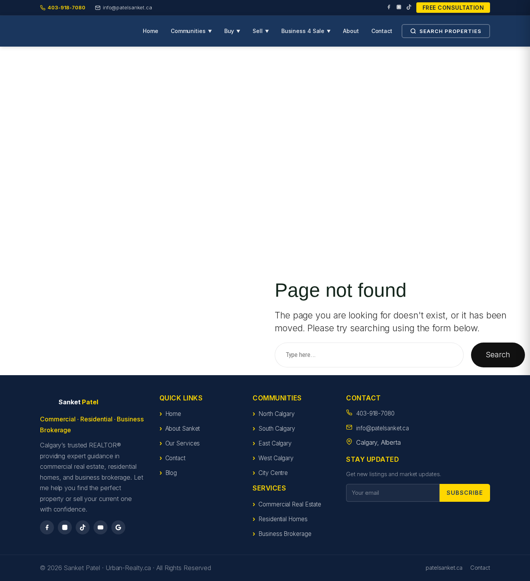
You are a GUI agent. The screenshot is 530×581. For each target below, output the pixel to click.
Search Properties (450, 31)
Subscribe (465, 492)
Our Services (182, 443)
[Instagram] (399, 8)
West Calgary (276, 458)
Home (150, 31)
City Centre (273, 473)
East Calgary (275, 443)
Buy (232, 31)
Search (498, 354)
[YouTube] (100, 527)
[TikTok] (409, 8)
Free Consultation (453, 7)
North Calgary (276, 413)
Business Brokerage (284, 534)
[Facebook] (388, 8)
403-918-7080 (375, 413)
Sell (261, 31)
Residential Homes (282, 519)
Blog (171, 473)
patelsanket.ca (444, 567)
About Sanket (182, 428)
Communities (191, 31)
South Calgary (276, 428)
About (351, 31)
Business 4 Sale (306, 31)
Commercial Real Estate (289, 504)
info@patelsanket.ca (382, 428)
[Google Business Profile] (118, 527)
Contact (381, 31)
